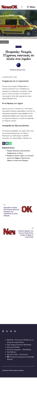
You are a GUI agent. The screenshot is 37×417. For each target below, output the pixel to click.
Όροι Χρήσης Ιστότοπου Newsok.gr (19, 345)
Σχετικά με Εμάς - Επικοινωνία (17, 354)
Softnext (21, 370)
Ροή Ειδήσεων (11, 352)
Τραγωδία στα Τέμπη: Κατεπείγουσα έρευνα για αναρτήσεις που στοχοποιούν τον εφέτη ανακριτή (11, 212)
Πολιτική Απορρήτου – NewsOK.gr (19, 350)
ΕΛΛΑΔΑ (18, 46)
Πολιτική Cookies (13, 347)
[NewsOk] (10, 7)
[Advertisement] (18, 182)
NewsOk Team (21, 70)
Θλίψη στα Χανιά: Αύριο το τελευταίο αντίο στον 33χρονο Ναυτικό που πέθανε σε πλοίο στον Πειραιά (20, 158)
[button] (22, 7)
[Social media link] (3, 331)
